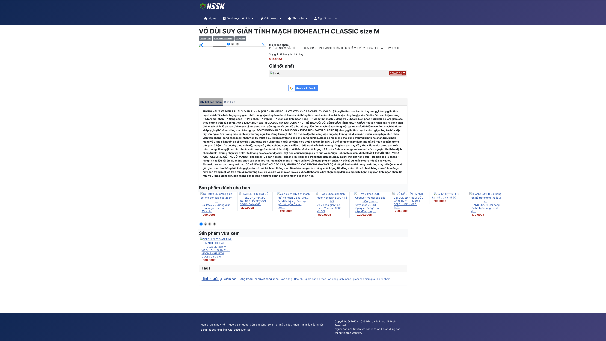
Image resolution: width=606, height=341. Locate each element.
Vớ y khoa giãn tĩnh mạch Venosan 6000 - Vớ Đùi (330, 208)
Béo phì (298, 279)
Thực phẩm (383, 279)
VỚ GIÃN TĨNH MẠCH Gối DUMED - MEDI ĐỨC (407, 204)
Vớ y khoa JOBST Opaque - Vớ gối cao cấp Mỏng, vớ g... (367, 208)
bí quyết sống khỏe (267, 279)
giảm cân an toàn (315, 279)
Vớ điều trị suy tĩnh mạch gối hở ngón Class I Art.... (293, 204)
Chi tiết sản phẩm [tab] (211, 102)
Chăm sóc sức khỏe (223, 38)
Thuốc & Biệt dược (237, 324)
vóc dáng (286, 279)
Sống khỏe (246, 279)
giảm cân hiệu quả (364, 279)
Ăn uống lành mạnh (339, 279)
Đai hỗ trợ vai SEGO (444, 197)
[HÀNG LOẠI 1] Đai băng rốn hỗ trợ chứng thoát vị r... (485, 208)
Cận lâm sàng (258, 324)
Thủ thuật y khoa (289, 324)
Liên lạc (245, 329)
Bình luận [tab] (229, 102)
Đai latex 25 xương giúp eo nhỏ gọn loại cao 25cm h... (216, 208)
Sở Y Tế (272, 324)
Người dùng (325, 18)
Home (212, 18)
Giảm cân (230, 279)
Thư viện (298, 18)
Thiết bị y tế (205, 38)
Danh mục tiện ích (238, 18)
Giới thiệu (234, 329)
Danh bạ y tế (217, 324)
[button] (202, 45)
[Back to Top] (600, 335)
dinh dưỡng (212, 278)
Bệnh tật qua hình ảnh (214, 329)
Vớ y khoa (240, 38)
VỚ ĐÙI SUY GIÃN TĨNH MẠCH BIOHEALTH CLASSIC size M (216, 253)
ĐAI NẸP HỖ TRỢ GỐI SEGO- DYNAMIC (253, 203)
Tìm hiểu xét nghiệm (312, 324)
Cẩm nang (271, 18)
